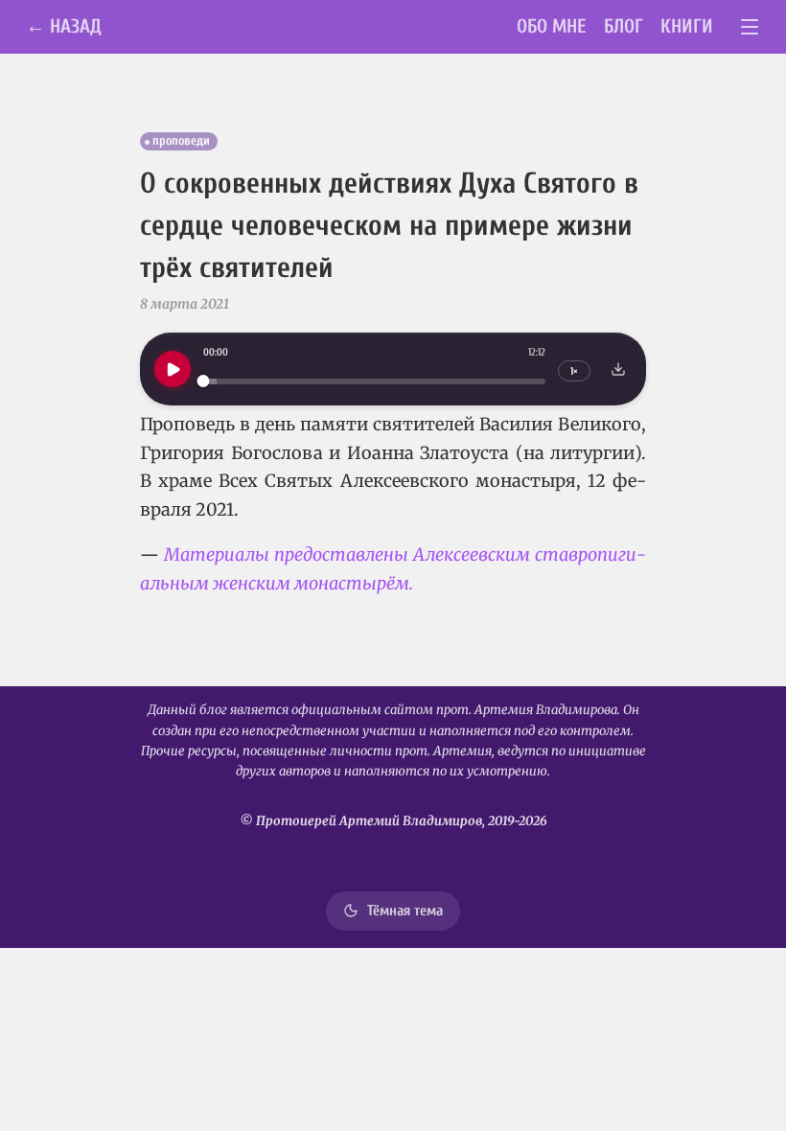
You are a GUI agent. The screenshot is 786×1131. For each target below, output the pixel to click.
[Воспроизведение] (172, 369)
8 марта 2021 (184, 303)
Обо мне (552, 26)
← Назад (64, 26)
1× (574, 371)
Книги (686, 26)
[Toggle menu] (750, 27)
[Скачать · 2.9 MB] (618, 369)
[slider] (374, 381)
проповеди (181, 141)
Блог (623, 26)
